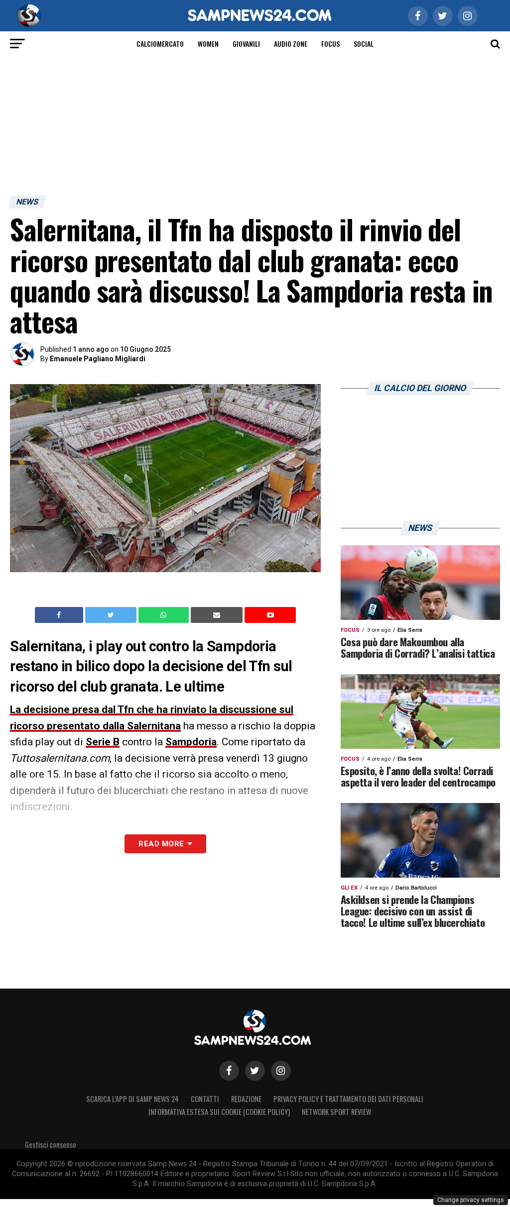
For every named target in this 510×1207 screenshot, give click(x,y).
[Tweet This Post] (111, 615)
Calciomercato (160, 43)
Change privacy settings (470, 1200)
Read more (161, 843)
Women (208, 43)
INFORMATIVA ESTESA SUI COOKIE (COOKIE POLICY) (219, 1111)
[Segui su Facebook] (229, 1071)
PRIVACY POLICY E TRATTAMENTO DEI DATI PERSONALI (348, 1099)
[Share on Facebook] (60, 615)
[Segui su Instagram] (281, 1071)
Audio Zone (290, 43)
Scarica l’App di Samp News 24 (132, 1099)
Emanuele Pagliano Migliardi (97, 359)
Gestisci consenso (50, 1144)
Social (364, 43)
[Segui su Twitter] (255, 1071)
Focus (330, 43)
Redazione (246, 1099)
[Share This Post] (164, 615)
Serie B (103, 742)
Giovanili (246, 43)
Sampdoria (191, 742)
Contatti (205, 1099)
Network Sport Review (336, 1111)
